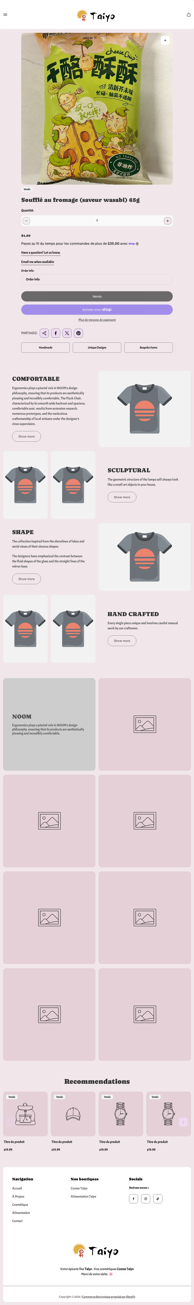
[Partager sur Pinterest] (78, 333)
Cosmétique (20, 1205)
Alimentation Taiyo (83, 1196)
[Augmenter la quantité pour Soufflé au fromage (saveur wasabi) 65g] (167, 220)
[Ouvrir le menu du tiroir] (5, 14)
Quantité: (27, 210)
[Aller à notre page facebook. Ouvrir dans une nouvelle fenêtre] (133, 1198)
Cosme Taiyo (79, 1188)
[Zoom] (165, 40)
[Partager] (44, 333)
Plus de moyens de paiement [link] (97, 320)
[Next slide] (183, 1122)
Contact (17, 1221)
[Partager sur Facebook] (55, 333)
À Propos (18, 1196)
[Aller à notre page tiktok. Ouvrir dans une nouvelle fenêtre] (157, 1198)
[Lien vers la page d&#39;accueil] (97, 1249)
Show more (26, 436)
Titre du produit (14, 1142)
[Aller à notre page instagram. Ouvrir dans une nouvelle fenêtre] (145, 1198)
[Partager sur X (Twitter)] (67, 333)
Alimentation (21, 1213)
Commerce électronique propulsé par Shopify (108, 1297)
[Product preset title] (25, 1114)
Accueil (17, 1188)
